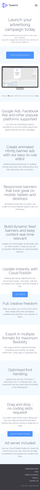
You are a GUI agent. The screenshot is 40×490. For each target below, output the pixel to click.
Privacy (35, 478)
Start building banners (20, 55)
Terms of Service (31, 475)
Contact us (34, 481)
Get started (20, 294)
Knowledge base (31, 469)
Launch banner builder (20, 434)
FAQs (36, 472)
